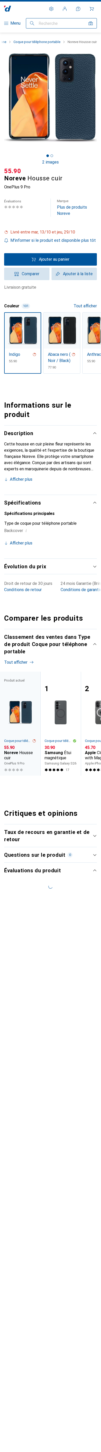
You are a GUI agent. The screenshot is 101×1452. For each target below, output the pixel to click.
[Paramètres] (51, 9)
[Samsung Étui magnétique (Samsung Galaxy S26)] (60, 724)
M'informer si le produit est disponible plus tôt (53, 240)
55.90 (12, 171)
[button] (50, 232)
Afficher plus (21, 479)
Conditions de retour (23, 589)
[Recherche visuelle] (90, 23)
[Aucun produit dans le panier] (92, 9)
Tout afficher (85, 305)
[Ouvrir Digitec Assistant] (78, 9)
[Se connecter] (65, 9)
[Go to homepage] (7, 9)
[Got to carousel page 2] (52, 155)
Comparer (30, 273)
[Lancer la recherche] (32, 23)
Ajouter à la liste (78, 273)
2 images (50, 162)
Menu (15, 23)
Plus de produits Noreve (72, 207)
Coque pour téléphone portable (36, 42)
